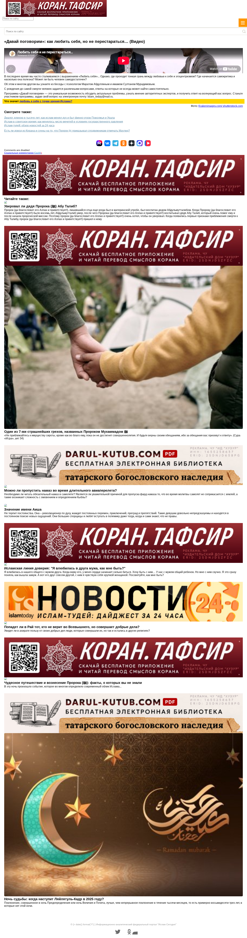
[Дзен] (132, 143)
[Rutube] (99, 143)
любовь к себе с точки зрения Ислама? (45, 101)
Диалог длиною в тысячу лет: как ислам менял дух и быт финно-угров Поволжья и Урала (59, 117)
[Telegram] (115, 143)
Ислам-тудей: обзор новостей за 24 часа (29, 125)
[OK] (123, 143)
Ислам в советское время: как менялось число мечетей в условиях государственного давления (63, 121)
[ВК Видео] (148, 143)
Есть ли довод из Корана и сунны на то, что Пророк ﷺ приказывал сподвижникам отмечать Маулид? (67, 130)
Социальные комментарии (23, 152)
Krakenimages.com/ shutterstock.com (220, 106)
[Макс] (140, 143)
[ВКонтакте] (107, 143)
